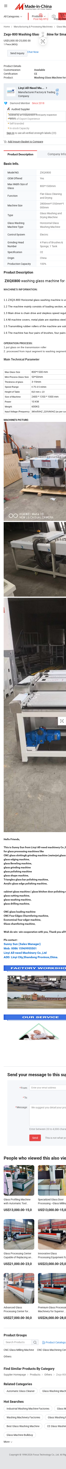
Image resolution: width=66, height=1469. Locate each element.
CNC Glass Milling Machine (19, 1350)
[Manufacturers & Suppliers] (33, 6)
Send (35, 1137)
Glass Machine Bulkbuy (20, 1435)
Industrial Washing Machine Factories (28, 1408)
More (7, 1441)
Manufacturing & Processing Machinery (33, 26)
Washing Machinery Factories (23, 1417)
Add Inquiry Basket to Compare (25, 141)
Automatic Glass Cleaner (21, 1391)
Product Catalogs (55, 1342)
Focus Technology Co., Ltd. (46, 1454)
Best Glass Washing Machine (23, 1426)
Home (7, 26)
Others (7, 1356)
